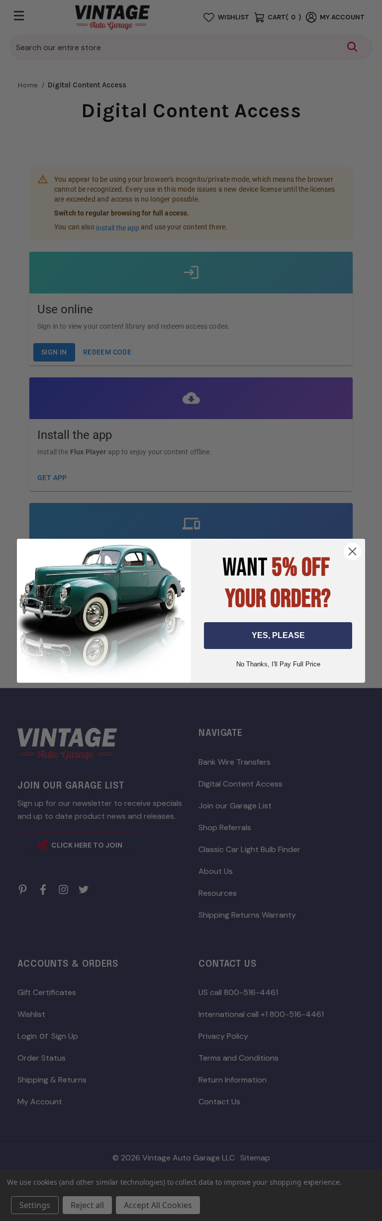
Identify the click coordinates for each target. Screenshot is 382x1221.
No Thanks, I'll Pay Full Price (278, 664)
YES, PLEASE (278, 635)
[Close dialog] (352, 551)
